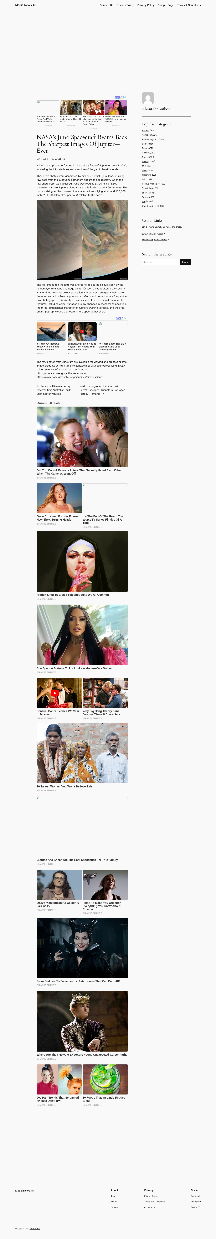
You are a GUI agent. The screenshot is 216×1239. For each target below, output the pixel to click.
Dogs (144, 157)
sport (144, 192)
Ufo (143, 201)
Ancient (145, 130)
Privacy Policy (125, 5)
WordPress (35, 1228)
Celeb (145, 152)
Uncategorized (149, 206)
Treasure (146, 197)
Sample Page (166, 5)
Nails (144, 170)
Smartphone (148, 188)
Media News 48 (25, 5)
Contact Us (106, 5)
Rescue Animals (149, 183)
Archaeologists (149, 139)
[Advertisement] (108, 33)
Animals (145, 135)
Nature (145, 175)
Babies (145, 143)
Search (185, 262)
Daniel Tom (60, 159)
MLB (144, 166)
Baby (144, 148)
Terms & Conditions (189, 5)
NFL (144, 179)
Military (145, 161)
